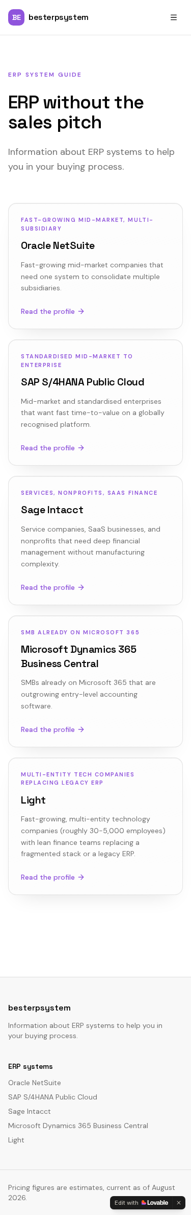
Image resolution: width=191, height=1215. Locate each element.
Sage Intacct (29, 1111)
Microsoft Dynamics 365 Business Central (78, 1125)
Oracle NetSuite (34, 1082)
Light (16, 1139)
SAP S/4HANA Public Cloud (52, 1097)
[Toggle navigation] (174, 17)
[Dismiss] (179, 1203)
